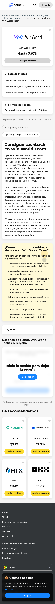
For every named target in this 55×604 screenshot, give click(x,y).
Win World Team (27, 48)
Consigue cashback (25, 60)
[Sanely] (16, 5)
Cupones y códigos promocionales (21, 134)
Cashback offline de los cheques (18, 543)
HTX (14, 480)
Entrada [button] (46, 5)
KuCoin (14, 438)
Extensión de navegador (14, 522)
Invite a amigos (10, 548)
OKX (40, 480)
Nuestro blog (8, 536)
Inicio (5, 512)
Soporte (6, 531)
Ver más (9, 589)
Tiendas (6, 517)
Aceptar (27, 595)
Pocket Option (40, 438)
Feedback (7, 558)
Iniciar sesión (27, 377)
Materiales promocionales (15, 553)
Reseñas (6, 526)
